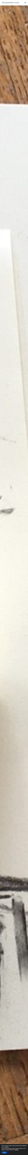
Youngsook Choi (10, 3)
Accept (4, 1152)
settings (16, 1149)
